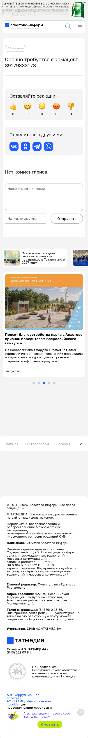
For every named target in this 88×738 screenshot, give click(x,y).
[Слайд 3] (44, 383)
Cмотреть (50, 724)
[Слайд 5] (54, 383)
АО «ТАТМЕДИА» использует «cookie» (29, 702)
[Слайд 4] (49, 383)
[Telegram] (37, 146)
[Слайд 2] (39, 383)
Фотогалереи (37, 444)
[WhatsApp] (48, 146)
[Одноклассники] (25, 146)
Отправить (66, 218)
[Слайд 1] (33, 383)
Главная (12, 444)
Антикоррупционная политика (23, 696)
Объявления (15, 48)
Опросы (63, 444)
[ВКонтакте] (14, 146)
